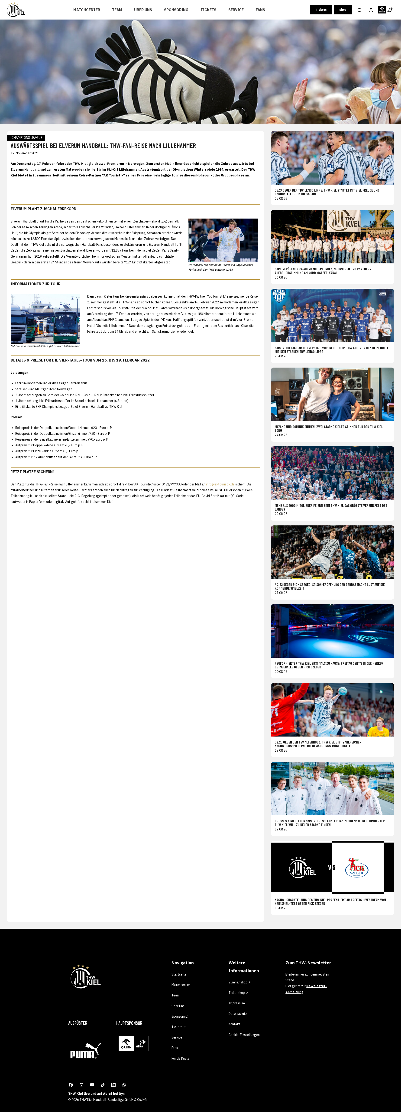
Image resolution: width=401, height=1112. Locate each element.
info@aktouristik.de (220, 484)
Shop (342, 9)
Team (117, 9)
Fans (260, 9)
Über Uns (143, 9)
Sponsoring (176, 9)
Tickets (208, 9)
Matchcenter (86, 9)
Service (236, 9)
